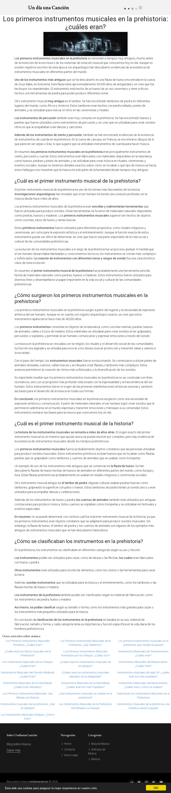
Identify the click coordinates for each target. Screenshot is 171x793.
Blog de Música (100, 743)
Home (67, 743)
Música (95, 759)
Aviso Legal (70, 755)
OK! (156, 788)
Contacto (69, 749)
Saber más (14, 750)
